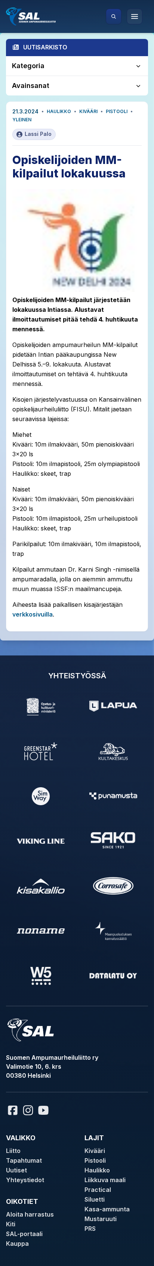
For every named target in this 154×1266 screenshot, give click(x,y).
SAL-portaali (24, 1234)
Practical (97, 1189)
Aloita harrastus (30, 1214)
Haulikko (59, 111)
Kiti (10, 1224)
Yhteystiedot (25, 1180)
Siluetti (94, 1199)
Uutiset (16, 1170)
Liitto (13, 1150)
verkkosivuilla (32, 614)
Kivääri (88, 111)
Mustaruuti (100, 1219)
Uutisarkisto (45, 47)
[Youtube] (44, 1110)
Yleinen (21, 119)
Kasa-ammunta (107, 1209)
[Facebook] (12, 1110)
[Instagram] (28, 1110)
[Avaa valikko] (134, 16)
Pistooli (116, 111)
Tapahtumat (24, 1160)
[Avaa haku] (113, 16)
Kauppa (17, 1243)
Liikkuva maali (105, 1180)
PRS (90, 1228)
